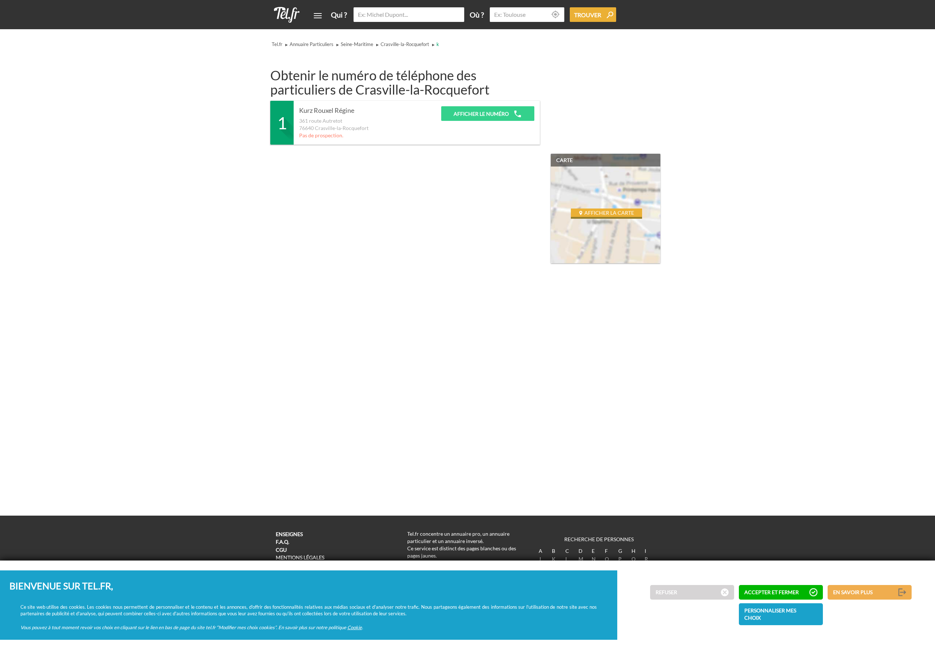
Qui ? (339, 14)
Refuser (666, 592)
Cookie (354, 627)
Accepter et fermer (771, 592)
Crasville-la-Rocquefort (405, 44)
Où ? (477, 14)
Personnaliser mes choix (770, 614)
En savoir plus (853, 592)
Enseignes (289, 534)
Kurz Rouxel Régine (326, 110)
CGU (281, 550)
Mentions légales (300, 557)
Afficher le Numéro (482, 114)
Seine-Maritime (357, 44)
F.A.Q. (282, 542)
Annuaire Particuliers (311, 44)
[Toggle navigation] (317, 16)
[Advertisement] (403, 166)
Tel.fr (277, 44)
